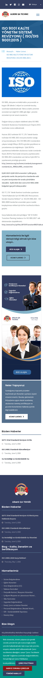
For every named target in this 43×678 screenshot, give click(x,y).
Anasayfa (10, 51)
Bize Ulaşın (15, 249)
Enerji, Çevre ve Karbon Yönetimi (15, 605)
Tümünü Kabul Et (14, 673)
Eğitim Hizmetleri (10, 583)
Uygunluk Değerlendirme (13, 602)
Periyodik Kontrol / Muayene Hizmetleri (18, 592)
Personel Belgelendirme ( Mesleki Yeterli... (19, 608)
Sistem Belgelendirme (12, 579)
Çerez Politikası (26, 663)
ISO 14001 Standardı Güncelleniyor (16, 449)
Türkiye (36, 4)
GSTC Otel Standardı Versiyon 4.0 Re (17, 440)
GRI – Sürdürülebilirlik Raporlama (15, 612)
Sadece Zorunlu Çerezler (17, 668)
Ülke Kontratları (9, 599)
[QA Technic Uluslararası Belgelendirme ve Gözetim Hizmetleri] (15, 14)
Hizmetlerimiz (17, 258)
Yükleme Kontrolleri (11, 589)
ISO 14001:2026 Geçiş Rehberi (14, 558)
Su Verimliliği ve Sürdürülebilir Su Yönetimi (19, 537)
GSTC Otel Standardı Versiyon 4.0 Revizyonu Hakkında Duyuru (20, 517)
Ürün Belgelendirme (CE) (13, 586)
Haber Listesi (21, 51)
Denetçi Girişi (8, 615)
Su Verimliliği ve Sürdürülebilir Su (15, 459)
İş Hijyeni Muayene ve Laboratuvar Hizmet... (20, 595)
